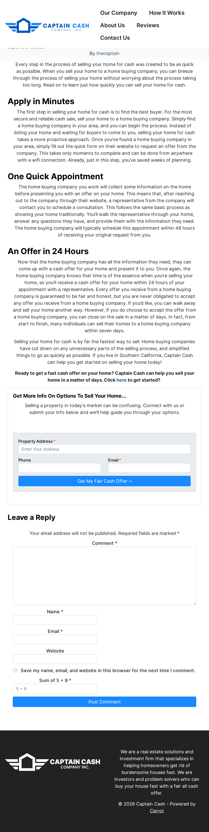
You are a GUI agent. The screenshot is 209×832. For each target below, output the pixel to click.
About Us (112, 25)
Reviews (148, 25)
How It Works (167, 12)
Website (55, 651)
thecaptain (108, 53)
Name (55, 611)
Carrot (157, 810)
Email (114, 460)
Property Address (36, 441)
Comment (104, 543)
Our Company (118, 12)
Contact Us (115, 37)
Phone (24, 460)
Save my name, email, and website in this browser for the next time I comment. (108, 670)
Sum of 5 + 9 (55, 680)
